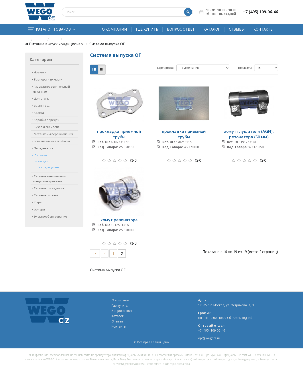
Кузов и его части (46, 127)
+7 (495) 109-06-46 (260, 11)
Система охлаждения (49, 188)
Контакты (263, 29)
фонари (39, 209)
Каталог (212, 29)
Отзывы (237, 29)
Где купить (147, 29)
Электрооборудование (50, 216)
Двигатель (41, 98)
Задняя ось (42, 106)
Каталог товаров (53, 29)
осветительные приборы (52, 141)
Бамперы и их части (48, 79)
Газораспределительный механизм (51, 89)
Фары (38, 202)
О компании (114, 29)
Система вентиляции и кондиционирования (49, 178)
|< (95, 253)
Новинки (40, 72)
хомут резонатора (119, 219)
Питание (36, 44)
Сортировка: (165, 68)
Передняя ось (43, 148)
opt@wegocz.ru (209, 338)
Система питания (46, 195)
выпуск (51, 44)
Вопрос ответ (181, 29)
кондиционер (71, 44)
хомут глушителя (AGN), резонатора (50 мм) (249, 134)
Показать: (245, 68)
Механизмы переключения (53, 134)
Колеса (39, 113)
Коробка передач (46, 120)
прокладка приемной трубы (119, 134)
